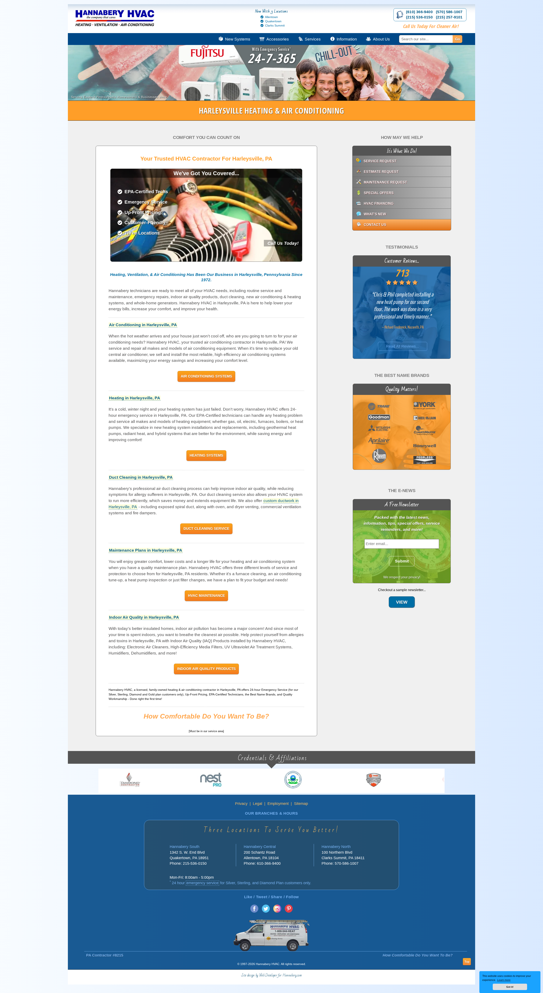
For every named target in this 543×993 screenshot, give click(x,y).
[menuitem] (435, 39)
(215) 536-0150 (419, 17)
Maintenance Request (385, 182)
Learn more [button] (504, 980)
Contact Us (375, 225)
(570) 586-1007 (449, 12)
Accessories (277, 39)
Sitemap (301, 803)
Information (347, 39)
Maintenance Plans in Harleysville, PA (145, 550)
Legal (257, 803)
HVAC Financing (378, 203)
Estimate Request (381, 171)
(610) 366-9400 (419, 12)
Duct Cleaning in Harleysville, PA (141, 477)
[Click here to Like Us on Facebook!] (254, 911)
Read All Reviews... (402, 346)
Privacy (241, 803)
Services (313, 39)
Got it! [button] (510, 987)
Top (467, 961)
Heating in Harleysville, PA (134, 398)
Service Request (380, 161)
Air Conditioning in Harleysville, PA (143, 325)
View (401, 602)
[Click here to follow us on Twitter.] (266, 911)
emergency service (202, 883)
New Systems (237, 39)
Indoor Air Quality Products (206, 669)
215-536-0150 (195, 863)
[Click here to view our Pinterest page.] (288, 911)
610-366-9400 (269, 863)
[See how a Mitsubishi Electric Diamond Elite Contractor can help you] (386, 780)
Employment (278, 803)
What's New (375, 214)
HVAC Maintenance (206, 595)
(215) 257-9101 (449, 17)
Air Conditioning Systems (206, 376)
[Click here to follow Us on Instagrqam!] (277, 911)
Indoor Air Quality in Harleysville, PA (144, 617)
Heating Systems (206, 455)
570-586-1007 (346, 863)
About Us (381, 39)
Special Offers (379, 193)
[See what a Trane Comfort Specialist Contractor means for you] (223, 780)
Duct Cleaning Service (206, 528)
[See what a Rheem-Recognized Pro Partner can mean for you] (305, 780)
